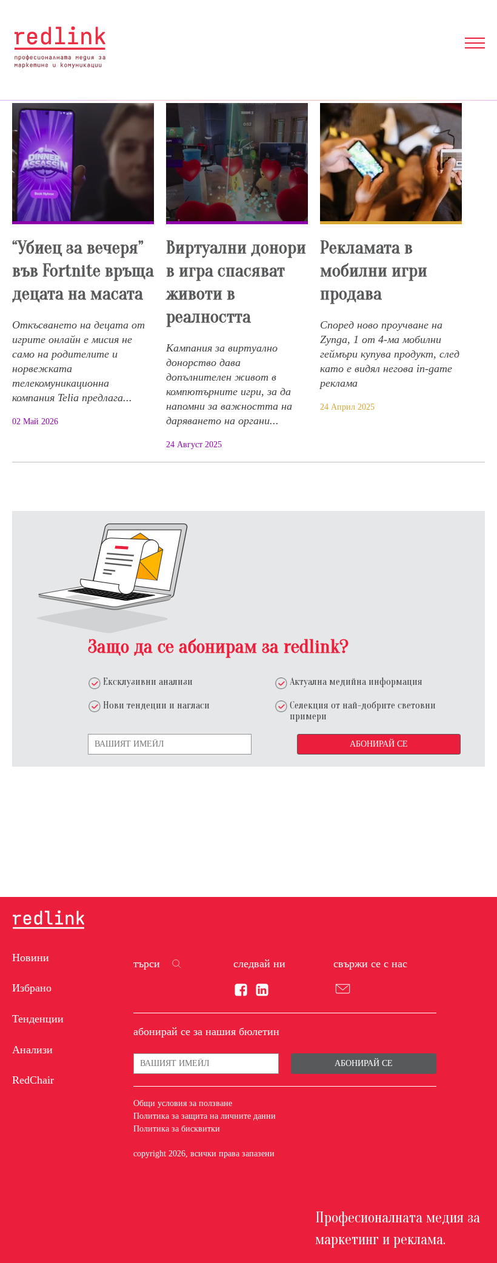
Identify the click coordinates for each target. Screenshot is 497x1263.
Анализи (32, 1050)
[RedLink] (59, 47)
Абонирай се (379, 743)
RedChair (33, 1080)
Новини (30, 957)
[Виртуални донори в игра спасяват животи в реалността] (237, 163)
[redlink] (48, 920)
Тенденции (38, 1019)
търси (146, 964)
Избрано (32, 988)
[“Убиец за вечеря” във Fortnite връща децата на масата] (83, 163)
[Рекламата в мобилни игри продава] (391, 163)
